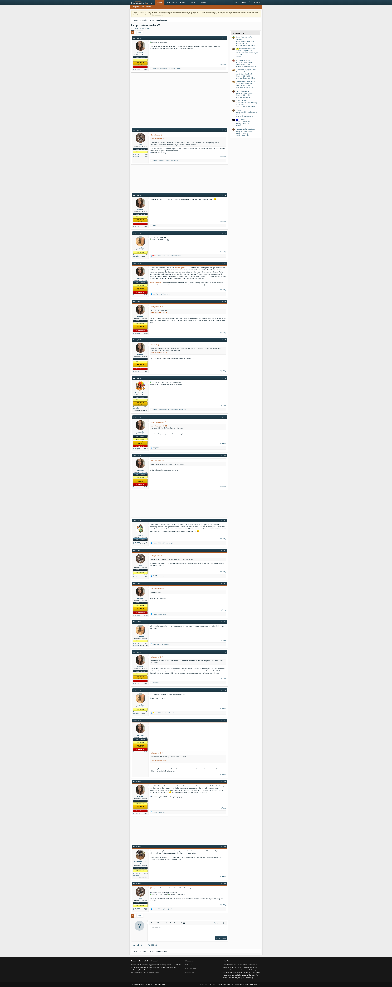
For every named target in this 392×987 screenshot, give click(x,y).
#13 (225, 584)
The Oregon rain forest (141, 410)
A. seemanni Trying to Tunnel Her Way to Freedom (246, 71)
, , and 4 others (167, 256)
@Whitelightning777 (182, 268)
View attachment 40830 (159, 426)
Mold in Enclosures (242, 91)
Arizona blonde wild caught (245, 81)
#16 (225, 690)
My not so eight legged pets (245, 129)
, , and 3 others (165, 160)
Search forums (146, 7)
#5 (225, 263)
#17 (225, 720)
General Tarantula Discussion (246, 66)
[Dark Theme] (249, 2)
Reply (224, 64)
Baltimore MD (143, 877)
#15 (225, 652)
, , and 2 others (166, 68)
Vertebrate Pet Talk (242, 135)
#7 (225, 340)
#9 (225, 417)
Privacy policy (249, 984)
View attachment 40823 (159, 139)
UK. (146, 156)
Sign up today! (157, 15)
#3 (225, 195)
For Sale (238, 57)
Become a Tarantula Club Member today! (145, 972)
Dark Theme (213, 984)
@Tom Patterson (155, 283)
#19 (225, 847)
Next (139, 32)
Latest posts (240, 33)
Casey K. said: (155, 135)
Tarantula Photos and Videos (245, 45)
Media (193, 2)
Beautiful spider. (241, 100)
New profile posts (191, 968)
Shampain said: (156, 460)
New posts (135, 7)
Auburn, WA (144, 257)
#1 (225, 38)
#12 (225, 551)
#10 (225, 455)
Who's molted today (243, 60)
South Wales (144, 544)
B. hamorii (239, 110)
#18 (225, 782)
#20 (225, 884)
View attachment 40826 (159, 353)
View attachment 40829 (159, 312)
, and (163, 543)
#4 (225, 233)
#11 (225, 520)
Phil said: (154, 345)
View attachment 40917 (159, 761)
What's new (170, 2)
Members (204, 2)
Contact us (230, 984)
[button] (176, 2)
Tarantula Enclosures (243, 97)
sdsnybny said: (156, 307)
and (161, 294)
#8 (225, 378)
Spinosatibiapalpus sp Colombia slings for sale (245, 50)
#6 (225, 302)
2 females (241, 119)
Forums (159, 2)
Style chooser (204, 984)
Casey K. (136, 28)
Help (255, 984)
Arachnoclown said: (157, 422)
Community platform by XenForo (148, 984)
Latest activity (189, 972)
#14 (225, 622)
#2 (225, 130)
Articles (182, 2)
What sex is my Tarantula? (244, 87)
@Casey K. (153, 888)
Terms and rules (239, 984)
